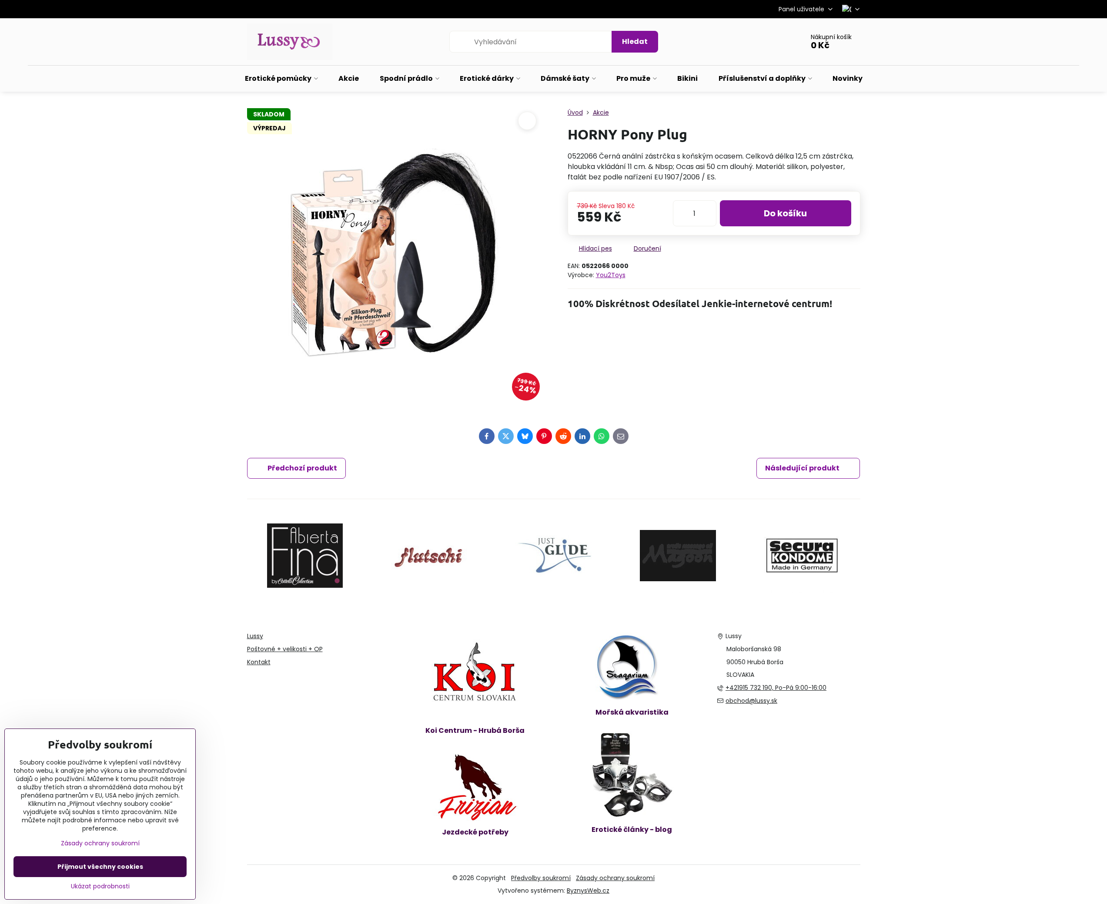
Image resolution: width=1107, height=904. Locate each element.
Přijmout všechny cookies (100, 866)
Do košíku (785, 213)
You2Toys (610, 275)
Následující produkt (802, 468)
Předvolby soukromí (541, 878)
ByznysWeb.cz (588, 890)
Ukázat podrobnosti (100, 886)
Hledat (635, 41)
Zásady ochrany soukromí (615, 878)
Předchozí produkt (302, 468)
